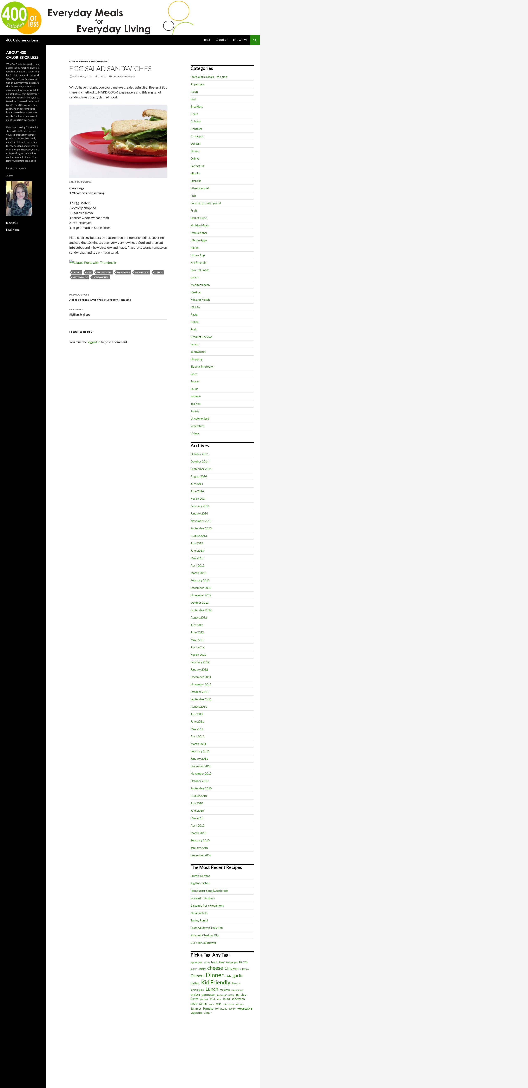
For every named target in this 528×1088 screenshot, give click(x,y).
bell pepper (231, 962)
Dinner (195, 151)
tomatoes (221, 1008)
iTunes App (198, 255)
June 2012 (197, 632)
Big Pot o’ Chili (200, 883)
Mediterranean (200, 284)
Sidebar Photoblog (202, 366)
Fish (193, 195)
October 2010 (200, 781)
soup (218, 1003)
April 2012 (197, 647)
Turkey (195, 411)
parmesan (209, 994)
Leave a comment (123, 76)
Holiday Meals (200, 225)
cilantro (244, 968)
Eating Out (197, 166)
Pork (194, 329)
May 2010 (197, 818)
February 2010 (200, 840)
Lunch (73, 61)
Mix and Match (200, 299)
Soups (194, 388)
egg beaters (104, 272)
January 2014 (199, 513)
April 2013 (197, 565)
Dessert (195, 143)
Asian (194, 91)
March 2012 (198, 654)
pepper (204, 999)
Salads (195, 344)
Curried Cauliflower (203, 942)
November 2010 (201, 773)
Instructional (199, 232)
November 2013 (201, 521)
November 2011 (201, 684)
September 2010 (201, 788)
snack (211, 1004)
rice (219, 999)
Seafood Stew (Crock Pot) (207, 928)
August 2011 (199, 706)
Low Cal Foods (200, 270)
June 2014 (197, 491)
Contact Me (240, 40)
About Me (222, 40)
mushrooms (237, 990)
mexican (225, 989)
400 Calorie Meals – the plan (209, 76)
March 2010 (198, 833)
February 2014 (200, 506)
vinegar (207, 1012)
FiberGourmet (200, 188)
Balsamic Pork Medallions (207, 905)
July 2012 (197, 625)
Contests (196, 128)
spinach (240, 1004)
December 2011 (201, 677)
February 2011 (200, 751)
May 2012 (197, 639)
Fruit (194, 210)
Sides (194, 374)
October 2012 (200, 602)
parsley (241, 994)
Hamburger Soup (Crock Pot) (209, 890)
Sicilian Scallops (79, 312)
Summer (102, 61)
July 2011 (197, 714)
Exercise (196, 180)
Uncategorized (200, 418)
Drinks (195, 158)
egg (89, 272)
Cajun (194, 114)
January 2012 (199, 669)
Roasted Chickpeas (203, 898)
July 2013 (197, 543)
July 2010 (197, 803)
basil (214, 962)
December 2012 (201, 587)
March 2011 (198, 743)
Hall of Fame (199, 218)
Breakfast (197, 106)
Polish (195, 322)
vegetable (244, 1008)
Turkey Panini (199, 920)
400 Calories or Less (22, 40)
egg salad (123, 272)
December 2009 (201, 855)
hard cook (142, 272)
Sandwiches (87, 61)
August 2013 (199, 535)
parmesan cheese (226, 994)
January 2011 (199, 758)
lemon (236, 983)
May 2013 (197, 558)
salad (226, 999)
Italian (195, 247)
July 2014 (197, 483)
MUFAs (195, 307)
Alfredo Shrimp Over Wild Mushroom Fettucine (100, 297)
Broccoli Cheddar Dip (205, 935)
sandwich (238, 999)
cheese (215, 968)
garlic (237, 975)
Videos (195, 433)
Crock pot (197, 136)
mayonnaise (80, 277)
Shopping (197, 359)
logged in (93, 342)
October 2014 (200, 461)
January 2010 (199, 847)
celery (77, 272)
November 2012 (201, 595)
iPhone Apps (199, 240)
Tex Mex (196, 403)
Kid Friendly (198, 262)
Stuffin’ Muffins (200, 875)
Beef (193, 99)
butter (194, 968)
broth (243, 962)
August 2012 (199, 617)
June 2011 (197, 721)
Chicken (196, 121)
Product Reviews (201, 336)
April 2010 (197, 825)
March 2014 (198, 498)
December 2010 (201, 766)
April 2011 (197, 736)
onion (195, 994)
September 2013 (201, 528)
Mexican (196, 292)
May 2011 (197, 729)
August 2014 (199, 476)
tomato (208, 1008)
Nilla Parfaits (199, 913)
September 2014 (201, 469)
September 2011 (201, 699)
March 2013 (198, 573)
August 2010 (199, 795)
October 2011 (200, 691)
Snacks (195, 381)
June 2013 (197, 550)
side (194, 1003)
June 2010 (197, 810)
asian (207, 962)
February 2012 (200, 662)
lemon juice (197, 989)
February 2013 (200, 580)
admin (102, 76)
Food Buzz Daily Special (206, 203)
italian (195, 983)
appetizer (197, 962)
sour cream (228, 1004)
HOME (207, 40)
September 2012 (201, 610)
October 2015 (200, 454)
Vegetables (197, 426)
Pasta (194, 314)
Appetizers (197, 84)
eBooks (195, 173)
